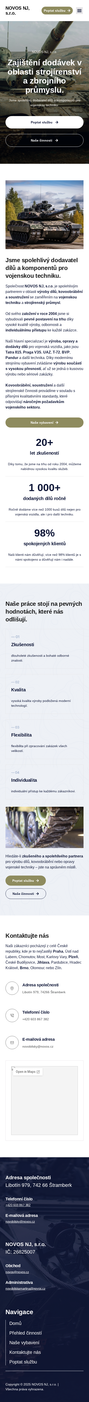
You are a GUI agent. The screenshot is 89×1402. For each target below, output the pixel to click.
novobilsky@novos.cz (37, 1046)
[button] (79, 10)
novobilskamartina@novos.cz (25, 1288)
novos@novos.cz (17, 1272)
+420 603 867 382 (18, 1205)
